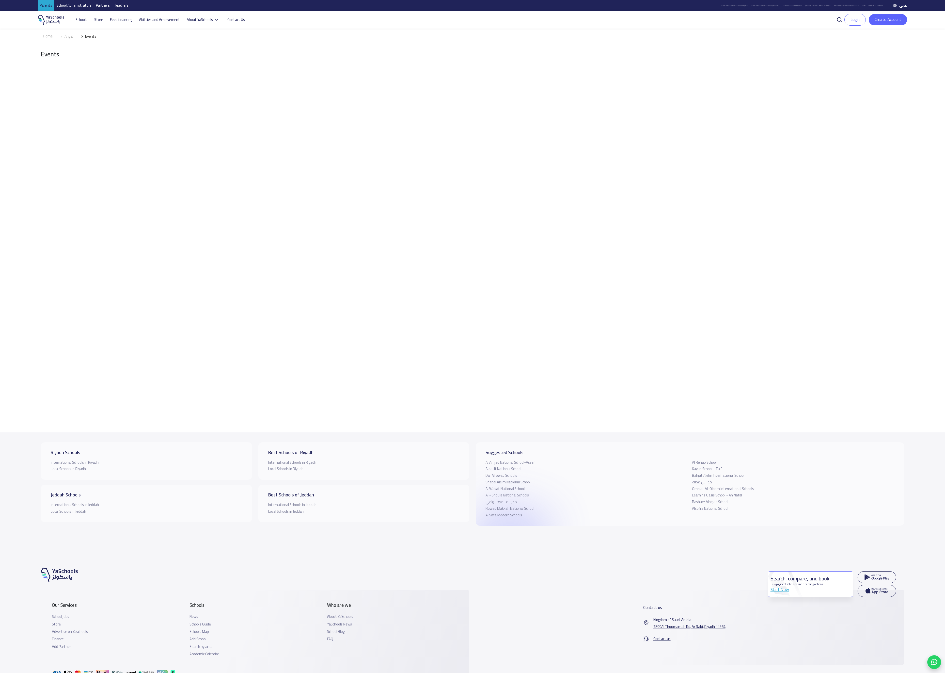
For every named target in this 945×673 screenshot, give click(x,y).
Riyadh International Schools (846, 5)
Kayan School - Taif (707, 468)
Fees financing (121, 19)
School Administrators (74, 5)
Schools (81, 19)
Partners (103, 5)
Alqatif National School (503, 468)
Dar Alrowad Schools (501, 475)
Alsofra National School (710, 508)
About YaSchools (340, 616)
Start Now (780, 589)
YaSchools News (339, 624)
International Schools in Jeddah (764, 5)
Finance (58, 639)
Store (98, 19)
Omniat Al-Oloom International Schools (723, 488)
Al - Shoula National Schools (507, 495)
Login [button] (855, 19)
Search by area (200, 646)
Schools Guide (200, 624)
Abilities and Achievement (159, 19)
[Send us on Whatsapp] (934, 662)
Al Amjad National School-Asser (510, 462)
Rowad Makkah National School (510, 508)
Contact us (662, 638)
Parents (46, 5)
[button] (839, 19)
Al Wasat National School (505, 488)
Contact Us (236, 19)
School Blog (336, 631)
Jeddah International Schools (818, 5)
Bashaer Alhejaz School (710, 501)
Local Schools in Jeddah (872, 5)
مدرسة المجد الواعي (501, 501)
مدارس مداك (702, 482)
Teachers (121, 5)
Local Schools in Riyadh (792, 5)
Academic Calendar (204, 654)
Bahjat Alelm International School (718, 475)
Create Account (888, 19)
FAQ (330, 639)
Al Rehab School (704, 462)
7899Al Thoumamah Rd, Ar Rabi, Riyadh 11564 (689, 626)
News (193, 616)
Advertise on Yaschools (70, 631)
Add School (197, 639)
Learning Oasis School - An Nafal (717, 495)
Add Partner (61, 646)
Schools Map (199, 631)
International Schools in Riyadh (734, 5)
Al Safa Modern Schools (504, 515)
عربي (903, 5)
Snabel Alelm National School (508, 482)
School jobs (60, 616)
